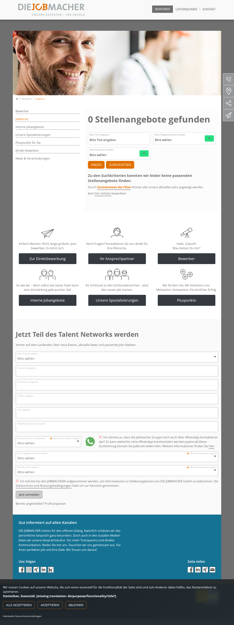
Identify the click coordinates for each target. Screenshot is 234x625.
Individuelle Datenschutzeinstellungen (22, 616)
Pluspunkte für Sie (28, 143)
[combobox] (119, 140)
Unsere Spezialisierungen (33, 135)
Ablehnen (75, 605)
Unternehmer (186, 9)
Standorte (228, 91)
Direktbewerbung (228, 115)
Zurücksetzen (120, 165)
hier (211, 446)
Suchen (96, 165)
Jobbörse (22, 119)
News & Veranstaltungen (33, 158)
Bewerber (162, 9)
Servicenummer (228, 79)
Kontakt (209, 9)
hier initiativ (103, 193)
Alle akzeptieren (19, 605)
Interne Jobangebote (30, 127)
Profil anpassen (55, 504)
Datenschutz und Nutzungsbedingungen (43, 486)
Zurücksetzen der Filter (114, 187)
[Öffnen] (209, 138)
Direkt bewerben (27, 151)
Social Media (228, 103)
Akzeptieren (50, 605)
